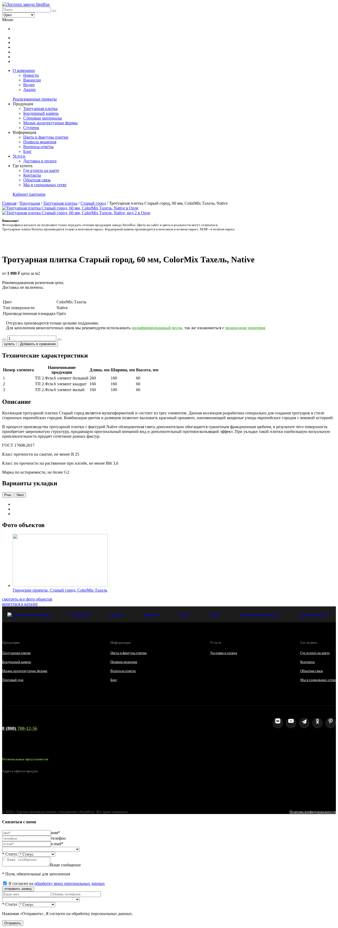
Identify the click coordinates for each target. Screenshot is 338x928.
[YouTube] (291, 723)
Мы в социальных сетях (45, 184)
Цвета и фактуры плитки (45, 137)
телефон (58, 838)
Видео (29, 85)
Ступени (31, 127)
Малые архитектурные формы (50, 123)
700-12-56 (19, 728)
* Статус (10, 854)
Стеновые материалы (42, 118)
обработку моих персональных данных (69, 883)
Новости (31, 75)
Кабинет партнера (29, 194)
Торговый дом (12, 680)
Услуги (19, 156)
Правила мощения (39, 142)
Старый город (93, 203)
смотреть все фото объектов (27, 599)
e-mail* (57, 844)
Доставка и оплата (40, 161)
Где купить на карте (41, 170)
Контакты (32, 175)
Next (20, 495)
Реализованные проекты (35, 99)
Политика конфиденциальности (312, 812)
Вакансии (32, 80)
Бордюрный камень (41, 113)
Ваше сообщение (65, 865)
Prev (7, 495)
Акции (29, 89)
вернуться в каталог (20, 604)
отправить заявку (18, 889)
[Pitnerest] (330, 723)
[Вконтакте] (278, 723)
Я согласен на (56, 883)
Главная (9, 203)
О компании (24, 70)
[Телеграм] (304, 723)
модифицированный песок (157, 328)
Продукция (30, 203)
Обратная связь (37, 180)
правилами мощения (245, 328)
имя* (55, 832)
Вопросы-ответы (38, 146)
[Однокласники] (317, 723)
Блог (27, 151)
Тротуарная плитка (40, 108)
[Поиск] (54, 11)
